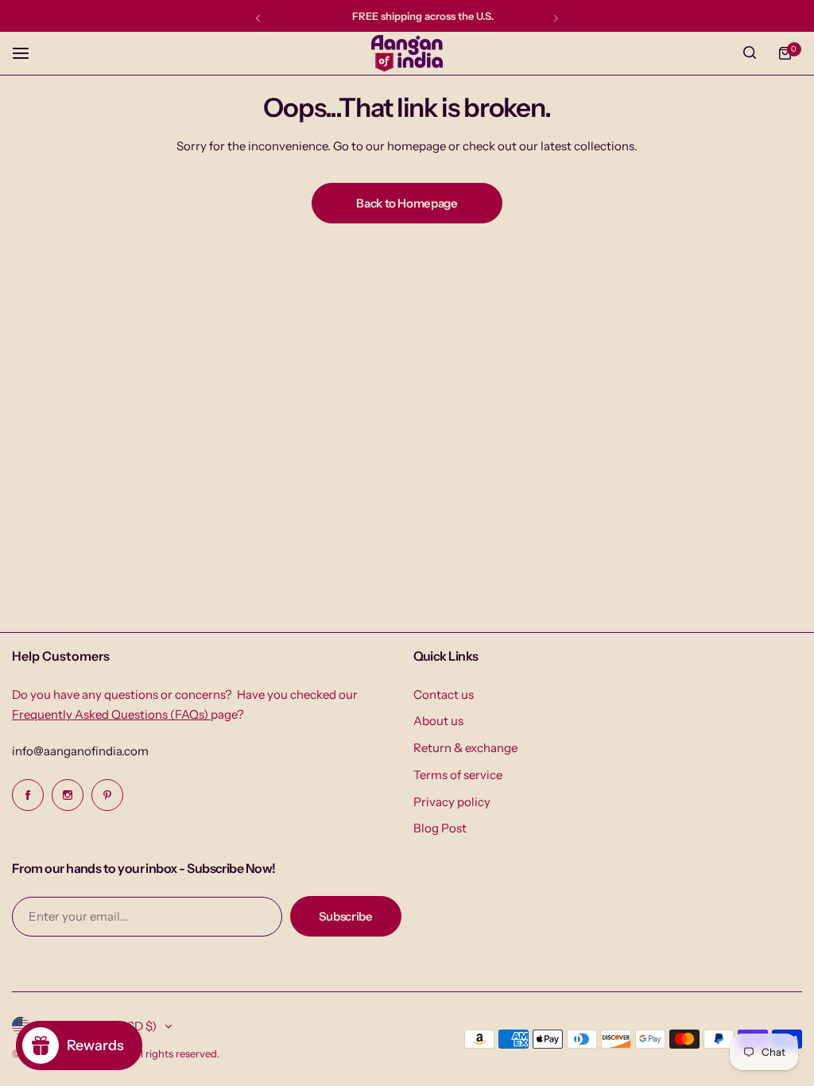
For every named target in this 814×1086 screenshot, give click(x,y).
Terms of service (457, 774)
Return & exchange (465, 747)
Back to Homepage (406, 203)
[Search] (749, 53)
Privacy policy (451, 801)
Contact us (443, 694)
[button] (258, 18)
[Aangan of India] (407, 53)
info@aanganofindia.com (80, 750)
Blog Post (440, 828)
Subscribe (346, 916)
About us (438, 720)
